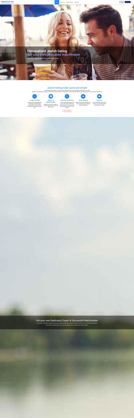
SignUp (127, 2)
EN (131, 2)
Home (56, 2)
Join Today (67, 111)
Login (122, 2)
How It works (69, 2)
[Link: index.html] (7, 2)
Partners (76, 2)
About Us (62, 2)
